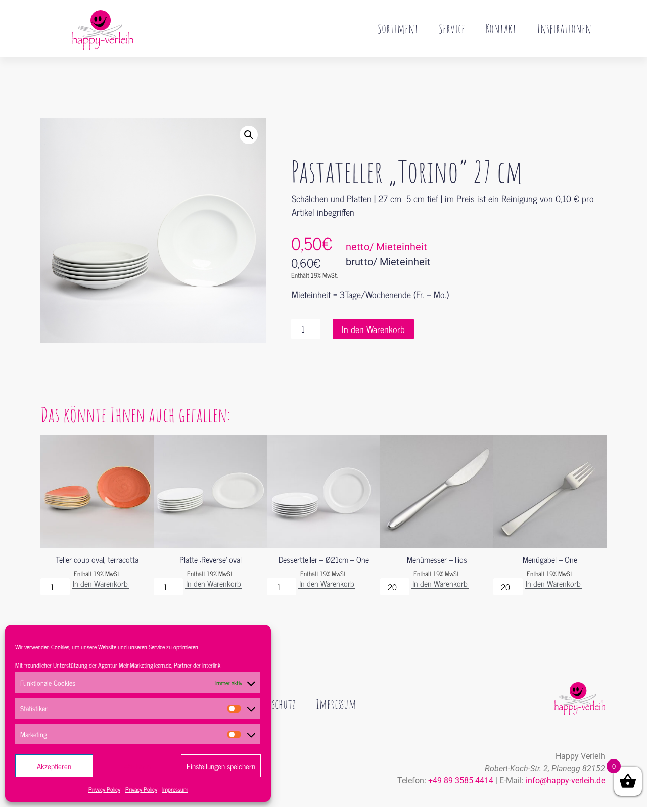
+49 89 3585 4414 (460, 780)
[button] (249, 135)
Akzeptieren (54, 765)
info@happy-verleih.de (565, 780)
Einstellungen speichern (221, 765)
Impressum (175, 789)
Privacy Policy (104, 789)
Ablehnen (137, 765)
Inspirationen (564, 28)
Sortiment (398, 28)
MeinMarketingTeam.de (145, 665)
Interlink (211, 665)
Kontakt (501, 28)
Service (452, 28)
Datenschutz (272, 704)
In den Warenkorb (373, 329)
